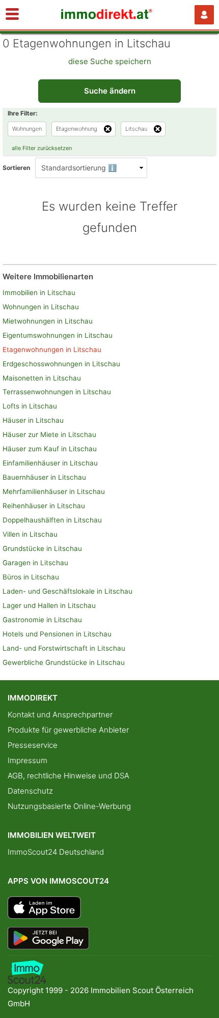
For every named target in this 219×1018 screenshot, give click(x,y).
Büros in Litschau (31, 577)
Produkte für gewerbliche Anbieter (68, 730)
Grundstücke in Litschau (42, 548)
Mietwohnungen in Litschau (48, 321)
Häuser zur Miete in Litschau (49, 434)
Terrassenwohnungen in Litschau (57, 392)
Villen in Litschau (30, 534)
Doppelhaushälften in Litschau (52, 520)
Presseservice (33, 745)
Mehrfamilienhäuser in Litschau (54, 491)
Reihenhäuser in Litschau (44, 506)
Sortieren (16, 167)
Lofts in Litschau (30, 406)
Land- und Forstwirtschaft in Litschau (64, 648)
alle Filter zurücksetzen (42, 148)
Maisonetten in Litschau (42, 378)
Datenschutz (30, 791)
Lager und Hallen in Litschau (49, 605)
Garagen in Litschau (35, 563)
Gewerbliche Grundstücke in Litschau (64, 662)
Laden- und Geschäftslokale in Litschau (67, 591)
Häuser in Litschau (33, 420)
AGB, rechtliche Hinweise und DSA (68, 775)
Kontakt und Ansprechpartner (60, 714)
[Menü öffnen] (12, 15)
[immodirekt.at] (107, 16)
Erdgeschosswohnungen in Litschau (61, 364)
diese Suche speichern (109, 61)
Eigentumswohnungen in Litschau (58, 335)
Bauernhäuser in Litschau (44, 477)
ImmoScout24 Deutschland (56, 852)
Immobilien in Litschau (39, 292)
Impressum (27, 760)
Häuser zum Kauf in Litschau (50, 449)
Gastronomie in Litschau (42, 620)
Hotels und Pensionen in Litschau (57, 634)
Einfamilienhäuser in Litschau (50, 463)
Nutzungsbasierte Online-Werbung (69, 806)
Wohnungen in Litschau (41, 307)
